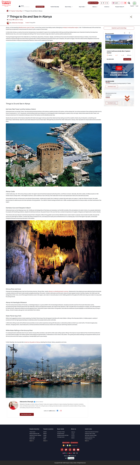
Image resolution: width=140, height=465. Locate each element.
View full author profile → (26, 414)
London (72, 433)
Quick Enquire (127, 59)
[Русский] (65, 453)
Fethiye (44, 435)
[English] (63, 453)
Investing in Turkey (61, 431)
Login (137, 6)
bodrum (72, 437)
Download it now (112, 86)
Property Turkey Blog (16, 11)
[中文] (68, 453)
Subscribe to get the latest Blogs (119, 28)
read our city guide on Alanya (32, 342)
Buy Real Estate (40, 6)
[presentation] (125, 33)
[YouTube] (125, 3)
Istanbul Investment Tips (90, 437)
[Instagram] (122, 3)
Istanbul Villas (32, 437)
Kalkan (44, 438)
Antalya (44, 437)
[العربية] (66, 453)
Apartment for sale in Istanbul (35, 435)
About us (94, 6)
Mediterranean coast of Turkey (26, 27)
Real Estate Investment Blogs (90, 435)
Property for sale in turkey (90, 433)
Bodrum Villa (32, 438)
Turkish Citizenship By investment (91, 431)
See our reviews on (70, 455)
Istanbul (45, 431)
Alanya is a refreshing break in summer (58, 291)
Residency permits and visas (62, 435)
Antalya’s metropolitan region (70, 27)
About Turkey (68, 6)
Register (132, 6)
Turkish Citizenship (55, 6)
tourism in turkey (18, 19)
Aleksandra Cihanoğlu (17, 22)
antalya (10, 19)
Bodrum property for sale (34, 433)
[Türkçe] (71, 453)
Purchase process (60, 433)
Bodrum (45, 433)
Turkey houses (32, 431)
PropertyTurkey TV (88, 438)
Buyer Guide (82, 6)
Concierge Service (60, 437)
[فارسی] (70, 453)
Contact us (106, 6)
